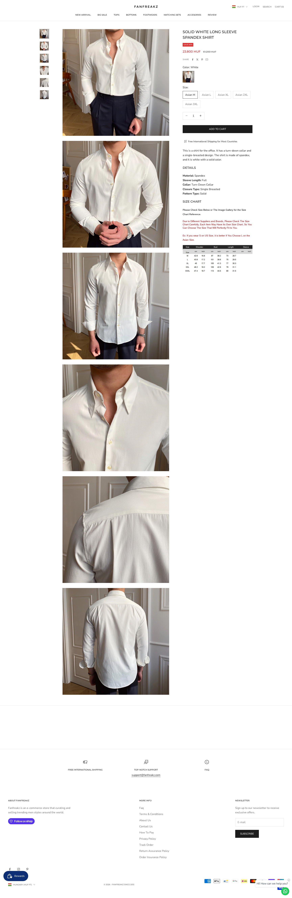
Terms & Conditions (151, 814)
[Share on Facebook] (192, 59)
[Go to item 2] (44, 46)
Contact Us (146, 826)
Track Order (146, 845)
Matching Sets (172, 15)
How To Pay (146, 832)
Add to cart (217, 129)
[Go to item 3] (44, 58)
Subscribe (247, 833)
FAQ (207, 769)
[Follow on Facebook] (9, 869)
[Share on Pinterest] (202, 59)
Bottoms (131, 15)
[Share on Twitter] (197, 59)
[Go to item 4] (44, 70)
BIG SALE (102, 15)
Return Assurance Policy (154, 851)
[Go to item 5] (44, 82)
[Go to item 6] (44, 94)
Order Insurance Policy (153, 857)
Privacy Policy (147, 839)
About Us (145, 820)
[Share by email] (206, 59)
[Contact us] (285, 891)
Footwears (150, 15)
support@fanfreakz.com (146, 775)
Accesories (194, 15)
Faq (141, 808)
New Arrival (83, 15)
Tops (116, 15)
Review (212, 15)
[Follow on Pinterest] (27, 869)
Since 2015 (129, 884)
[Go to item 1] (44, 34)
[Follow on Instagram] (18, 869)
